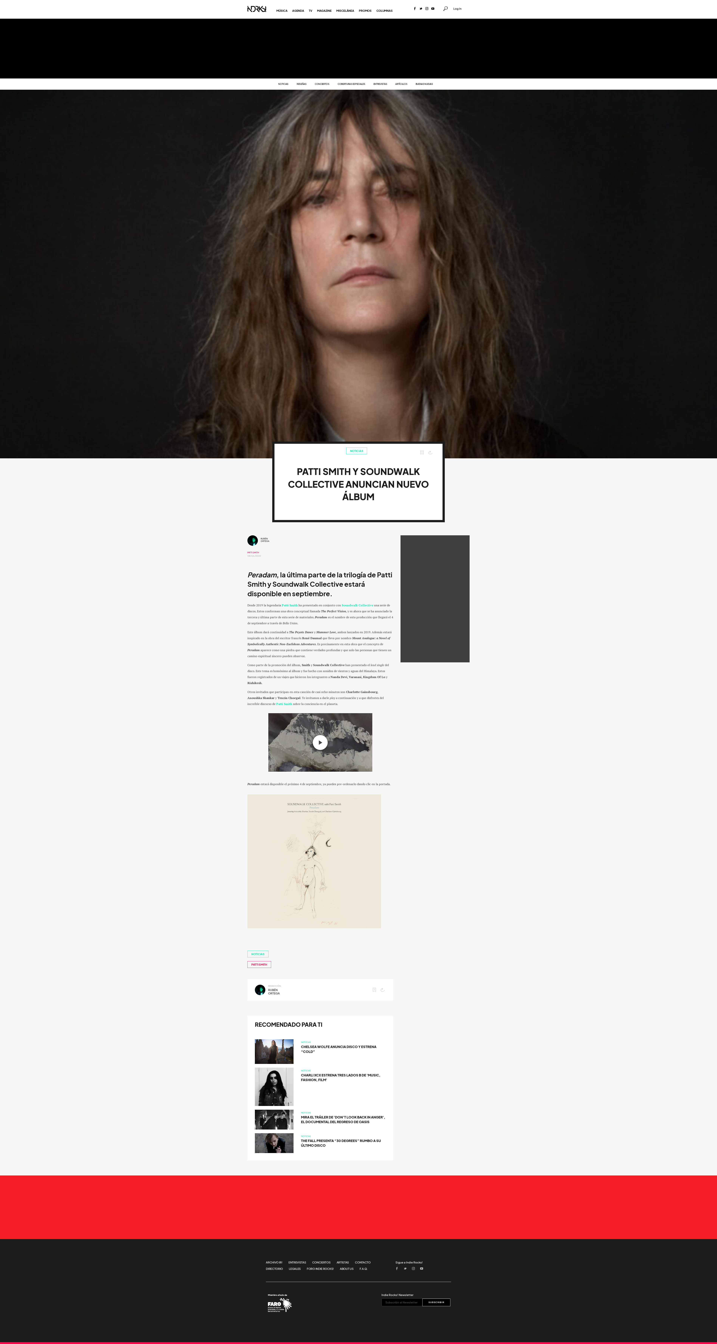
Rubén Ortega (265, 539)
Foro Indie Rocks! (320, 1268)
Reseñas (302, 84)
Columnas (384, 10)
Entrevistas (380, 84)
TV (310, 10)
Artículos (401, 84)
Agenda (298, 10)
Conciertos (322, 84)
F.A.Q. (364, 1268)
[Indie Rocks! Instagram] (426, 9)
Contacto (363, 1262)
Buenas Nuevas (424, 84)
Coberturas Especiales (351, 84)
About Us (347, 1268)
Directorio (274, 1268)
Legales (295, 1268)
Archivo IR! (274, 1262)
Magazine (324, 10)
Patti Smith (253, 552)
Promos (365, 10)
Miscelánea (345, 10)
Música (281, 10)
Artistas (343, 1262)
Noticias (283, 84)
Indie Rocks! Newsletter (397, 1295)
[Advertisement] (358, 48)
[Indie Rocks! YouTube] (432, 9)
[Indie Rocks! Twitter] (420, 9)
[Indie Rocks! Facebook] (414, 9)
